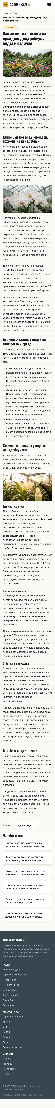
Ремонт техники (11, 984)
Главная (7, 13)
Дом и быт (8, 1000)
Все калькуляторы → (14, 1047)
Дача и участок (11, 995)
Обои (5, 1026)
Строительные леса (13, 1016)
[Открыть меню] (49, 4)
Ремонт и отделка (12, 969)
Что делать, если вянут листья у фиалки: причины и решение (25, 887)
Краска (6, 1021)
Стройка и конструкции (15, 974)
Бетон (6, 1042)
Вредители (8, 1005)
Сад (15, 13)
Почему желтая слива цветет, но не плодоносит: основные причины (27, 873)
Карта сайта (9, 1068)
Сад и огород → (25, 825)
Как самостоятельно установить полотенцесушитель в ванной (25, 859)
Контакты (8, 1063)
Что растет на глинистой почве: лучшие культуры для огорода (24, 915)
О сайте (7, 1058)
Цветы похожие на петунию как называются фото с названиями (25, 845)
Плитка (6, 1031)
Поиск (6, 1074)
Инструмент (9, 979)
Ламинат (7, 1037)
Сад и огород (10, 27)
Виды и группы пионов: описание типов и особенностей (25, 901)
